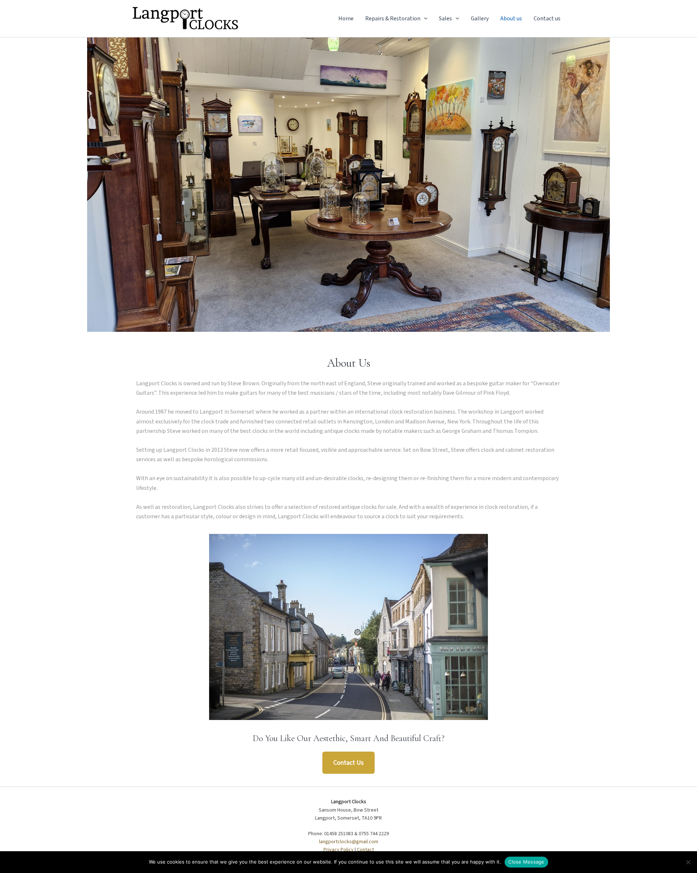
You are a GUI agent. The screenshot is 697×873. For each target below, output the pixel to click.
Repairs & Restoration (392, 19)
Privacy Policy (338, 849)
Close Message (526, 862)
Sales (445, 19)
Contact (365, 849)
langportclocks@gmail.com (348, 841)
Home (346, 19)
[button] (424, 18)
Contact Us (348, 762)
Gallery (480, 19)
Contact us (547, 19)
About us (511, 19)
